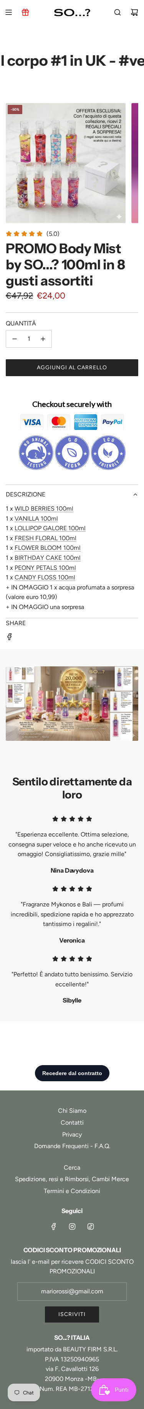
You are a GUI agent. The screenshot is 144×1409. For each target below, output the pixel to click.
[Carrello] (134, 12)
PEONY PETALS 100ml (45, 567)
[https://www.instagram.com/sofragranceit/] (72, 1226)
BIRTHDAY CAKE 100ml (48, 557)
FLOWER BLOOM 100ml (48, 547)
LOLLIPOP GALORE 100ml (50, 528)
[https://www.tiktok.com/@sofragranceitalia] (90, 1226)
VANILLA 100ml (36, 518)
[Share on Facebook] (9, 638)
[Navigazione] (8, 12)
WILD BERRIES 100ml (44, 508)
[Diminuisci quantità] (14, 338)
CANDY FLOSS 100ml (45, 577)
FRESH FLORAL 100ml (45, 538)
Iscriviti (72, 1314)
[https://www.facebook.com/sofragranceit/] (53, 1226)
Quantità (21, 323)
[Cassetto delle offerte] (25, 12)
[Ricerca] (117, 12)
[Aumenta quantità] (43, 338)
